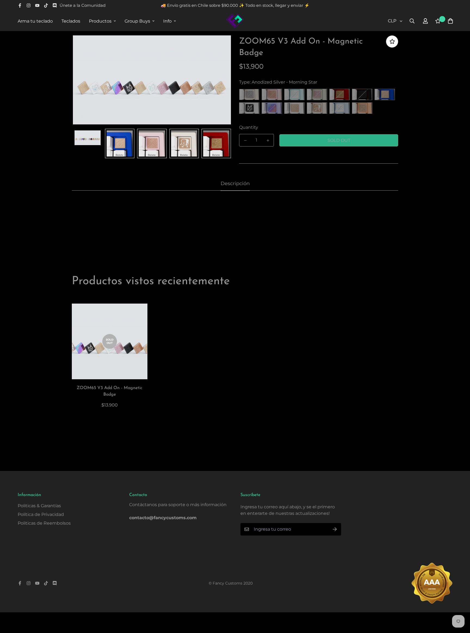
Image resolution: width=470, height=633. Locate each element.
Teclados (70, 21)
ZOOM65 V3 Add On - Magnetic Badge (109, 391)
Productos (100, 21)
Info (167, 21)
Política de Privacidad (41, 514)
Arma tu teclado (35, 21)
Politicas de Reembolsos (44, 523)
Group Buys (137, 21)
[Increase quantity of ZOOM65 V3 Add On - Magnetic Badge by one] (268, 140)
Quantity (248, 127)
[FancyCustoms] (235, 21)
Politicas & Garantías (39, 505)
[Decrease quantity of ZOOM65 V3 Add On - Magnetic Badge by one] (245, 140)
